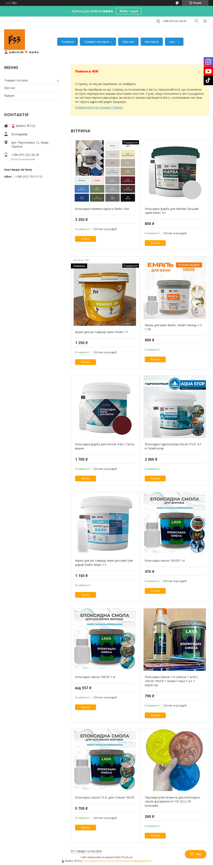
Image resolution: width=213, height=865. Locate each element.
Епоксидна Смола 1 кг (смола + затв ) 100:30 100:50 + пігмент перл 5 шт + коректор (171, 681)
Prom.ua (127, 857)
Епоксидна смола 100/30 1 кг (95, 677)
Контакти (152, 41)
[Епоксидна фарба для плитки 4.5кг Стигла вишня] (105, 407)
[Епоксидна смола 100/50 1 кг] (175, 523)
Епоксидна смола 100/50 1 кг (165, 560)
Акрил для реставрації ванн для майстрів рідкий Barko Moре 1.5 (104, 563)
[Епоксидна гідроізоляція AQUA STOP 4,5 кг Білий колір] (175, 407)
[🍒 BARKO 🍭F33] (14, 39)
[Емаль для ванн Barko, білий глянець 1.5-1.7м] (175, 288)
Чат (198, 854)
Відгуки (9, 95)
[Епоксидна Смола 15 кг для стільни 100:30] (105, 760)
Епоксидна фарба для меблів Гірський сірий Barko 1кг (171, 211)
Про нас (128, 41)
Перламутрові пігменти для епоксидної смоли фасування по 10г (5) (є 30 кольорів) (172, 801)
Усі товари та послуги (86, 851)
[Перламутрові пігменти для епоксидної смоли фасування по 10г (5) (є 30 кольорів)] (175, 760)
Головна (67, 41)
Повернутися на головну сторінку (99, 107)
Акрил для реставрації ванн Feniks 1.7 (101, 332)
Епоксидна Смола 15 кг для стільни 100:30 (104, 797)
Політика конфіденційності (135, 861)
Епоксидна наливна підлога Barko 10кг (102, 209)
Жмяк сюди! (128, 11)
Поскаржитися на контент (100, 861)
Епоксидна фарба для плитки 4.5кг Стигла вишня (104, 446)
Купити (85, 238)
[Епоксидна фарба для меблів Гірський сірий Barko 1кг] (175, 171)
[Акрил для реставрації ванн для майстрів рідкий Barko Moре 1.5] (105, 523)
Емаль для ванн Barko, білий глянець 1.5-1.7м (174, 327)
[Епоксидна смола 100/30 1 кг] (105, 639)
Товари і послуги (96, 41)
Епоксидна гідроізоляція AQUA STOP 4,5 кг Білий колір (173, 446)
